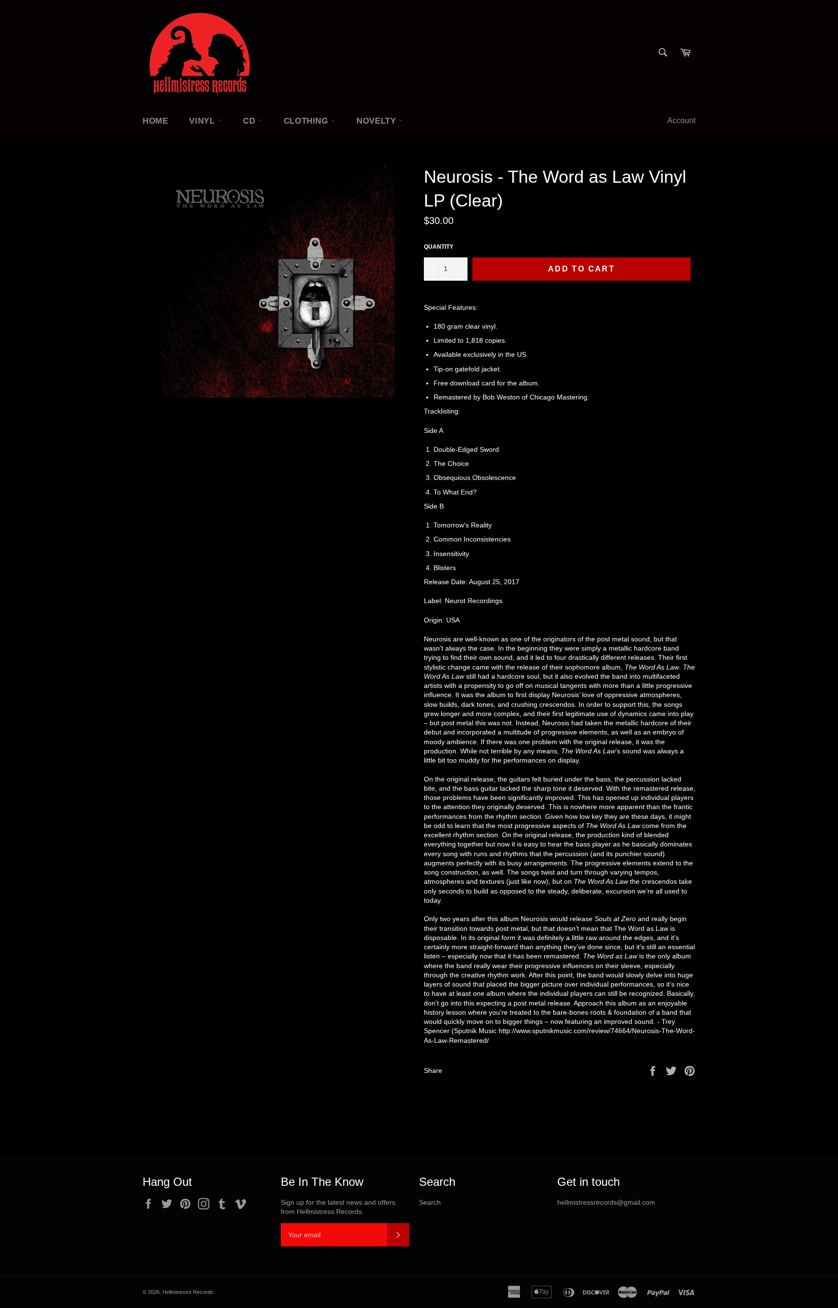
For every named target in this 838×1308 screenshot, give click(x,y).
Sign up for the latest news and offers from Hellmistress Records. (338, 1206)
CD (250, 121)
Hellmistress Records (187, 1292)
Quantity (438, 246)
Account (681, 120)
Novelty (377, 121)
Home (155, 121)
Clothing (307, 121)
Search (430, 1202)
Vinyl (203, 121)
